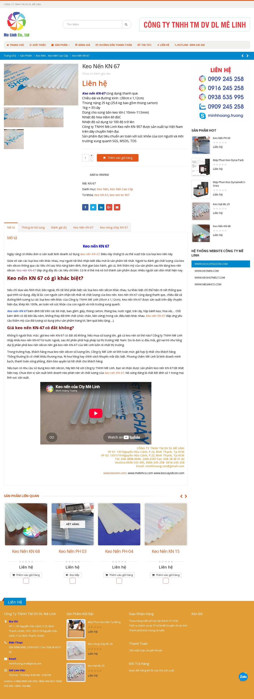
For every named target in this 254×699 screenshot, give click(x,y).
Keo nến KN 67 (155, 316)
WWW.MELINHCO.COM (208, 284)
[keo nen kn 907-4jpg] (14, 139)
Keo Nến (102, 189)
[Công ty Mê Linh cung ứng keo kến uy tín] (41, 84)
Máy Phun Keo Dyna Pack (228, 160)
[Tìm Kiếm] (126, 24)
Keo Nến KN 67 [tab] (83, 227)
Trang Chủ (17, 45)
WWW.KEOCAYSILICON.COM (211, 264)
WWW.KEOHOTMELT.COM (210, 277)
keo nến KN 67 (89, 254)
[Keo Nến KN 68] (201, 233)
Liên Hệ (164, 45)
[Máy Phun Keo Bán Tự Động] (76, 628)
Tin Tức (146, 45)
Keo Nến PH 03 (221, 138)
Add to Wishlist (99, 174)
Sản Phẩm (61, 45)
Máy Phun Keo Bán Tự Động (104, 622)
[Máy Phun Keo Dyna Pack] (201, 167)
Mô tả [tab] (11, 227)
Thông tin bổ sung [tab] (33, 227)
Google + (109, 207)
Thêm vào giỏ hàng (120, 158)
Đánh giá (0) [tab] (59, 227)
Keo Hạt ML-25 (221, 204)
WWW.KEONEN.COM (207, 271)
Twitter (93, 207)
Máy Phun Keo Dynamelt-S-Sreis (229, 183)
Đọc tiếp (28, 575)
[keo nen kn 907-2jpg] (54, 117)
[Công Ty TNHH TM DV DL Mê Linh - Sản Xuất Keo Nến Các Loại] (29, 24)
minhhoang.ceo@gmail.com (25, 663)
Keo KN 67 (101, 195)
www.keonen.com (114, 473)
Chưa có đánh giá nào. (96, 73)
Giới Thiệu (39, 45)
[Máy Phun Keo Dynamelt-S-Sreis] (201, 189)
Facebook (85, 207)
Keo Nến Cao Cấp (121, 189)
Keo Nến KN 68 (221, 226)
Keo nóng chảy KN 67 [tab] (114, 227)
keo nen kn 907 (119, 195)
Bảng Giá (84, 45)
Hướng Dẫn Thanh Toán (115, 45)
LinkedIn (101, 207)
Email (117, 207)
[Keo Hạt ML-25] (201, 211)
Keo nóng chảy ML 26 (100, 644)
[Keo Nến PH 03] (201, 145)
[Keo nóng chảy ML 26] (76, 650)
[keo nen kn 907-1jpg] (34, 117)
